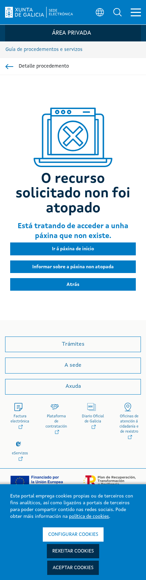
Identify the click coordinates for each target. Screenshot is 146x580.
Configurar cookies (73, 534)
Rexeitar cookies (73, 551)
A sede (73, 365)
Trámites (73, 344)
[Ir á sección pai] (9, 66)
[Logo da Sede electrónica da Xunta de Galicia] (39, 12)
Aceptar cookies (73, 567)
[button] (117, 12)
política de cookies (89, 516)
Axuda (73, 386)
